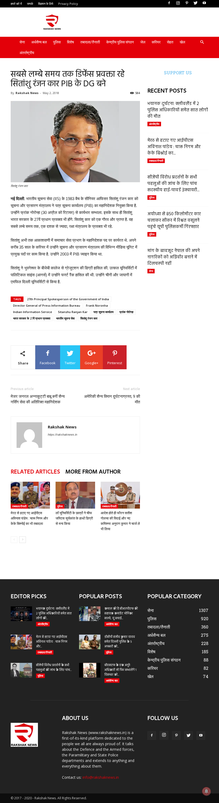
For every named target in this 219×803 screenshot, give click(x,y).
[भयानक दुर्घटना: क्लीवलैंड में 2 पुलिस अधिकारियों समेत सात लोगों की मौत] (21, 613)
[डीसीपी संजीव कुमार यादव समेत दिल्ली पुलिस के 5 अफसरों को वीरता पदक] (89, 642)
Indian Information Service (32, 312)
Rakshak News (26, 93)
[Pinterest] (187, 3)
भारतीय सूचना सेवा (65, 318)
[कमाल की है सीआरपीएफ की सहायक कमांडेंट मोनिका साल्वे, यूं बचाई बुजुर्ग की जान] (89, 613)
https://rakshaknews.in (62, 434)
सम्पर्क (30, 4)
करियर (156, 42)
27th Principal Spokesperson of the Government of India (68, 299)
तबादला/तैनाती (90, 42)
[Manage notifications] (206, 791)
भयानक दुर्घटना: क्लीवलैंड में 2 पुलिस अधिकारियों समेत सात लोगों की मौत (177, 110)
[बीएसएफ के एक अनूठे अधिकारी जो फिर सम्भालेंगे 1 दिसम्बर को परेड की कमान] (89, 670)
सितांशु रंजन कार (88, 318)
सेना (22, 42)
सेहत (170, 42)
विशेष (70, 42)
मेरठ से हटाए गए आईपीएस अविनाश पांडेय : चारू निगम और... (51, 641)
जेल (142, 42)
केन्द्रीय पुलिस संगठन (120, 42)
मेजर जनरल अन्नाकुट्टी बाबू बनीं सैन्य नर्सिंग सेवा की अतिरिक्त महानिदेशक (38, 399)
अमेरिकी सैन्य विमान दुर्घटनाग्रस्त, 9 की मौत (112, 399)
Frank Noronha (97, 305)
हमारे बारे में (16, 4)
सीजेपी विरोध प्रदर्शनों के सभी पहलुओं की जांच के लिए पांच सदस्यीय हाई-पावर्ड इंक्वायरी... (173, 184)
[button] (201, 42)
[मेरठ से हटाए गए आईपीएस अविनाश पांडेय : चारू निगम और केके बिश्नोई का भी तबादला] (30, 495)
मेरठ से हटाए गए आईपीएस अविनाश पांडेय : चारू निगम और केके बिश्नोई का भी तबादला (29, 518)
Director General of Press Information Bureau (46, 305)
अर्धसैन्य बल (39, 42)
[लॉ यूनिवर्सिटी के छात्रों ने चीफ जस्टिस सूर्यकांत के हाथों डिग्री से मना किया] (75, 495)
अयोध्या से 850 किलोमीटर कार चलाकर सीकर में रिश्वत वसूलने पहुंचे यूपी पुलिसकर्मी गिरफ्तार (174, 220)
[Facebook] (169, 3)
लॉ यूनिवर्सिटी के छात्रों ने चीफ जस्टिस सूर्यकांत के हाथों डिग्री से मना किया (74, 518)
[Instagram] (178, 3)
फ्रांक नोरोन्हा (126, 312)
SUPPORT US (178, 72)
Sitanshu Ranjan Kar (73, 312)
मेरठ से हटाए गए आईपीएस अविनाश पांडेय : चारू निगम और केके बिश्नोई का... (174, 147)
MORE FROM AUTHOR (92, 472)
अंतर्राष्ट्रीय (26, 53)
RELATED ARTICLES (35, 472)
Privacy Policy (68, 4)
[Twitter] (195, 3)
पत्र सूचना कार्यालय (103, 312)
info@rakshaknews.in (101, 777)
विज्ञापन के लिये (45, 4)
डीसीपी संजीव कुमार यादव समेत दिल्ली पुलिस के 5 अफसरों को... (119, 641)
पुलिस (57, 42)
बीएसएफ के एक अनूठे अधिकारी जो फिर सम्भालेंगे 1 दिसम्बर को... (120, 670)
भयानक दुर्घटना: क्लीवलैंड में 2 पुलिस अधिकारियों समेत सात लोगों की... (54, 613)
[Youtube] (204, 3)
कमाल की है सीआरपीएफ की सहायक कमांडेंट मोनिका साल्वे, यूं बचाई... (121, 613)
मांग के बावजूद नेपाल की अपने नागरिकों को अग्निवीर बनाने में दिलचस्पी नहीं (173, 257)
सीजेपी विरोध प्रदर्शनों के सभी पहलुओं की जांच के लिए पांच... (54, 668)
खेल (182, 42)
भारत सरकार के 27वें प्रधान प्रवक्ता (31, 318)
